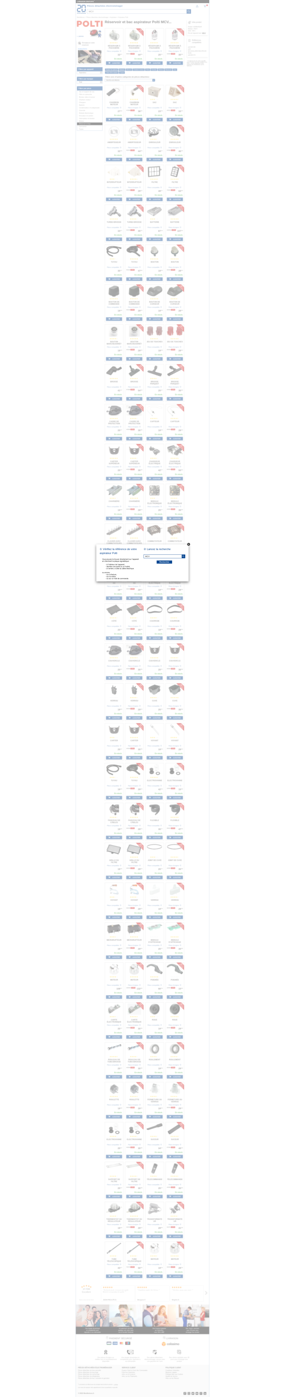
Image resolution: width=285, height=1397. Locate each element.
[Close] (189, 544)
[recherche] (183, 556)
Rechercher (164, 562)
